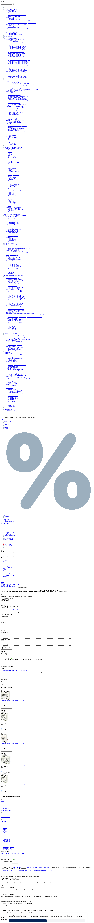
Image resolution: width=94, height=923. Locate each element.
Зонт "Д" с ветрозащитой (13, 162)
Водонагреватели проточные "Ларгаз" (16, 54)
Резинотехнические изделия (13, 380)
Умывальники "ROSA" (13, 396)
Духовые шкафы (11, 12)
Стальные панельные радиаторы (15, 343)
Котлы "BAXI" (11, 325)
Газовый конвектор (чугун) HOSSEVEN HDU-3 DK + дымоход (14, 784)
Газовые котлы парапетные (12, 305)
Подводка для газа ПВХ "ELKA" (15, 251)
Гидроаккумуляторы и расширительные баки (16, 85)
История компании (10, 532)
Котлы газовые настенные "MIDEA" (16, 297)
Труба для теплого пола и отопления (15, 128)
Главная (6, 427)
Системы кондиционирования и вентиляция (16, 24)
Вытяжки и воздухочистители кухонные (15, 13)
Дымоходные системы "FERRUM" (15, 148)
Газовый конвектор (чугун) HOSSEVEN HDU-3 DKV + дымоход (15, 722)
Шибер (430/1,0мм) (12, 203)
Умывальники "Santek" (13, 398)
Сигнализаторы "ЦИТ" (13, 268)
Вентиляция (10, 25)
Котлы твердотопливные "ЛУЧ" (15, 322)
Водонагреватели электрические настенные (16, 71)
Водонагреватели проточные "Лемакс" (16, 55)
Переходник (10, 179)
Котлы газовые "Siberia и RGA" (15, 279)
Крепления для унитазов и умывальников (17, 365)
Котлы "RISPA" (11, 327)
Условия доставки (8, 545)
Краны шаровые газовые (13, 222)
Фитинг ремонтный (12, 239)
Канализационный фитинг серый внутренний (18, 101)
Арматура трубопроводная (14, 218)
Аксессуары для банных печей (15, 208)
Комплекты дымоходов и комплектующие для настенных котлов (21, 313)
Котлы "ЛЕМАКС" (12, 329)
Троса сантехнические (13, 367)
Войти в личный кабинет (8, 845)
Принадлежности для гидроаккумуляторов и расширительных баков (23, 89)
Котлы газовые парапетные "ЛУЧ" (15, 306)
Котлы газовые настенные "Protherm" (16, 299)
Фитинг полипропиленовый (14, 122)
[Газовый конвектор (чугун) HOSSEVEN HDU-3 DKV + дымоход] (4, 721)
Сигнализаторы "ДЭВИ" (13, 264)
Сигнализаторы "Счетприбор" (14, 267)
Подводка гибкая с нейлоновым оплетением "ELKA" (20, 83)
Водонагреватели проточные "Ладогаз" (16, 53)
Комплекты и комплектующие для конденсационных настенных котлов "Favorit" (26, 314)
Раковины (9, 376)
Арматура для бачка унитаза (14, 363)
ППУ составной (11, 178)
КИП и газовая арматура (9, 243)
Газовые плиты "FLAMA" (14, 18)
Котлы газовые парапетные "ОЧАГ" (16, 309)
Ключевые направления (11, 529)
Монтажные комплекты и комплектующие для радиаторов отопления (22, 337)
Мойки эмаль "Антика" (13, 371)
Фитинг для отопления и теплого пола (15, 131)
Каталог (5, 837)
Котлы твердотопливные (12, 321)
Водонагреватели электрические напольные (16, 68)
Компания (7, 428)
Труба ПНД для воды (11, 123)
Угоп (9, 332)
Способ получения (8, 548)
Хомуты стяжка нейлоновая (14, 139)
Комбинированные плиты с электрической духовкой (18, 20)
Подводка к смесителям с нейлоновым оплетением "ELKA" (21, 84)
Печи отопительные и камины (14, 211)
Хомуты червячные (12, 141)
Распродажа (5, 838)
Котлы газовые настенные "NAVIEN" (16, 298)
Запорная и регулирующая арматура (12, 214)
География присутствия (11, 531)
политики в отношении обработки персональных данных (24, 867)
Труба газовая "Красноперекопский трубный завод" (19, 248)
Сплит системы (11, 26)
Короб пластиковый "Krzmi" (14, 259)
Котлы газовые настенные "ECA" (15, 291)
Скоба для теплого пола (13, 132)
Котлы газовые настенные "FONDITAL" (17, 294)
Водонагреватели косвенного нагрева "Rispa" (18, 62)
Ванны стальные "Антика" (14, 359)
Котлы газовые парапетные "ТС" (15, 311)
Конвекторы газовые (11, 318)
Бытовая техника (8, 8)
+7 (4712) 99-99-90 (12, 853)
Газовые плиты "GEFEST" (14, 19)
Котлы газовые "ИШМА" (13, 281)
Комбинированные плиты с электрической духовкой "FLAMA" (22, 21)
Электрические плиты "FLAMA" (15, 33)
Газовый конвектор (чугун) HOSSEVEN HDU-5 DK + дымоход (14, 765)
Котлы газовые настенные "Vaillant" (16, 302)
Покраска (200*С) (12, 183)
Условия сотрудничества (10, 535)
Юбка (9, 206)
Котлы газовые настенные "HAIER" (16, 295)
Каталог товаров (7, 421)
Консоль (10, 169)
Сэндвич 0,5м (11, 193)
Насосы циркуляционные (13, 116)
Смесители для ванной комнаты (15, 391)
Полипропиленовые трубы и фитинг (15, 120)
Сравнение (7, 424)
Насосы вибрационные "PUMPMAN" (16, 112)
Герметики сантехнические (12, 361)
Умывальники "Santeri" (13, 399)
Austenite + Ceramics (12, 150)
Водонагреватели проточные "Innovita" (16, 47)
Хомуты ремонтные (12, 137)
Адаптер (10, 154)
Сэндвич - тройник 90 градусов (15, 191)
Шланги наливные (12, 143)
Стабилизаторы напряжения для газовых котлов (17, 28)
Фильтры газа (9, 273)
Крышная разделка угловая (14, 173)
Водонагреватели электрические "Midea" (17, 76)
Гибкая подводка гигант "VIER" (15, 82)
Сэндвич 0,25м (11, 192)
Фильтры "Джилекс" (12, 382)
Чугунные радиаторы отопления (15, 345)
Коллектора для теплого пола (14, 226)
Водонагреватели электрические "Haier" (17, 69)
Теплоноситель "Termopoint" (14, 349)
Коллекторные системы (12, 224)
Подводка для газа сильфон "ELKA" (16, 253)
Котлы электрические (11, 324)
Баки (9, 155)
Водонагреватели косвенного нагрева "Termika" (18, 63)
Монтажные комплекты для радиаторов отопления (19, 339)
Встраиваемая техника (12, 10)
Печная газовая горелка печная (13, 330)
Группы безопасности (11, 216)
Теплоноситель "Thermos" (14, 350)
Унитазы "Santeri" (12, 406)
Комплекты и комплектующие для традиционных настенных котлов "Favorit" (25, 317)
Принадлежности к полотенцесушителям (17, 375)
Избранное (6, 425)
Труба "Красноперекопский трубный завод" (17, 126)
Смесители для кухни (13, 392)
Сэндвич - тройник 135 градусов (15, 190)
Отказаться (66, 920)
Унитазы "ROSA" (12, 401)
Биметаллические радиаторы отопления (17, 342)
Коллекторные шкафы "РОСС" (15, 228)
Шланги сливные (12, 144)
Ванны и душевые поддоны (13, 355)
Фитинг (9, 237)
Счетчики (9, 270)
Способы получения (32, 609)
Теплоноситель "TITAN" (13, 348)
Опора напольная (12, 177)
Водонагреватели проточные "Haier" (16, 45)
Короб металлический (13, 258)
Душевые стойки (12, 389)
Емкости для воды (10, 91)
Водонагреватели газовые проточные (15, 42)
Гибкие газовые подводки (12, 250)
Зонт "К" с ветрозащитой (13, 164)
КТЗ (7, 256)
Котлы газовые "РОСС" (13, 284)
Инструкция (12, 670)
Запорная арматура (11, 217)
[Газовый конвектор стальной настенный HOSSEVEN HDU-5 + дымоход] (5, 699)
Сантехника (7, 352)
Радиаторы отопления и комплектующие (14, 333)
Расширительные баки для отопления (16, 90)
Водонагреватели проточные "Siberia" (16, 49)
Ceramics (10, 152)
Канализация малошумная (14, 103)
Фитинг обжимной (12, 135)
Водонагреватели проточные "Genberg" (17, 44)
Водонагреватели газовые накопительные (15, 39)
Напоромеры (9, 261)
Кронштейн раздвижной (13, 171)
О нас (6, 527)
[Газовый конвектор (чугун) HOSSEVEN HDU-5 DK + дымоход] (6, 764)
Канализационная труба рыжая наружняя (17, 98)
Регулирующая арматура (12, 231)
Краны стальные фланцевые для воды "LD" (17, 221)
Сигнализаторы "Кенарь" (13, 265)
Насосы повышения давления (14, 115)
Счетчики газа (11, 272)
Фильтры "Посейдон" (13, 383)
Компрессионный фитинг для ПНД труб (16, 106)
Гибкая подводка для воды (12, 81)
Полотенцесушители (11, 373)
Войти (2, 419)
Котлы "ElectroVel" (12, 326)
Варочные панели (12, 11)
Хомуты (8, 136)
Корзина (6, 422)
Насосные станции (12, 111)
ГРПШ (8, 245)
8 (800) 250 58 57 (4, 523)
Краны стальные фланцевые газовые (16, 220)
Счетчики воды (11, 271)
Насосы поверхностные (13, 114)
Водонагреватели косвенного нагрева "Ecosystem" (19, 60)
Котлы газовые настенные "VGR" (15, 301)
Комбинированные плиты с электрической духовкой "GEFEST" (22, 23)
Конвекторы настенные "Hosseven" (16, 320)
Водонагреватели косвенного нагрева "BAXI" (18, 58)
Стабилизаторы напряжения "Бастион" (16, 31)
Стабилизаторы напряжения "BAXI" (16, 29)
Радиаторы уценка (12, 412)
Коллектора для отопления (14, 225)
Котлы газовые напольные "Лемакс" (16, 288)
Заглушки (10, 160)
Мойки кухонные (11, 368)
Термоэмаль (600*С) (12, 195)
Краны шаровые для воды (14, 223)
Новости (6, 517)
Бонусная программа (8, 538)
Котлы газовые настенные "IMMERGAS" (17, 296)
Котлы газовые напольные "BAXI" (15, 287)
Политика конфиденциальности (25, 870)
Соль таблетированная (11, 346)
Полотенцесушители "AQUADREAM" (16, 374)
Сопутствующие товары (22, 609)
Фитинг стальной (12, 240)
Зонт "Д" (10, 161)
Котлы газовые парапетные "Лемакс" (16, 307)
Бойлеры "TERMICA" (13, 41)
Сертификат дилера (5, 670)
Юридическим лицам (9, 521)
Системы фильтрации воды (13, 381)
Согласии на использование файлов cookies (67, 917)
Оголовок (10, 176)
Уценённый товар (8, 407)
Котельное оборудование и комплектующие (13, 275)
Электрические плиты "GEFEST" (15, 34)
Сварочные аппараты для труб (14, 95)
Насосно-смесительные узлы (14, 229)
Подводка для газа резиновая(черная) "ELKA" (18, 252)
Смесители (9, 388)
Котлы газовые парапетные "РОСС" (16, 310)
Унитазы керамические (12, 400)
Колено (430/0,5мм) (12, 165)
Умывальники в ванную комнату (14, 394)
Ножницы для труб (12, 93)
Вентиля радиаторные (13, 232)
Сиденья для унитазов (13, 366)
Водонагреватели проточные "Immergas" (17, 46)
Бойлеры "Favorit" (12, 40)
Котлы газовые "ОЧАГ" (13, 283)
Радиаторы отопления (12, 340)
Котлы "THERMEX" (12, 328)
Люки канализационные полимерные (15, 107)
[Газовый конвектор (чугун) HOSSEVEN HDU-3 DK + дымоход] (4, 783)
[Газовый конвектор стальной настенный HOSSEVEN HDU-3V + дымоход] (4, 742)
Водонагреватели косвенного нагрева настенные (17, 65)
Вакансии (7, 537)
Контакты (6, 519)
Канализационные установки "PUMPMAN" (17, 110)
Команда (7, 533)
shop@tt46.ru (3, 858)
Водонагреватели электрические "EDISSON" (18, 73)
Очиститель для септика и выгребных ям (17, 104)
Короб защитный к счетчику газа (14, 257)
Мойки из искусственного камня (15, 369)
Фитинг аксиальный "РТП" (14, 134)
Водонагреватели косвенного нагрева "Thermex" (18, 64)
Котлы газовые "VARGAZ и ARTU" (16, 280)
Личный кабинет (4, 553)
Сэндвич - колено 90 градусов (14, 188)
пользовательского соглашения (44, 867)
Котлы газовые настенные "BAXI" (15, 290)
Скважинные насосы (12, 119)
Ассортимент (8, 534)
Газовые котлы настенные (12, 289)
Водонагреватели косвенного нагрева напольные (17, 57)
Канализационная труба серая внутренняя (17, 99)
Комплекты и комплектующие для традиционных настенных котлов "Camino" (25, 315)
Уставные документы (8, 539)
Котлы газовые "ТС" (12, 286)
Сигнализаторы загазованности (13, 263)
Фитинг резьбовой (12, 238)
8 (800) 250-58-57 (4, 853)
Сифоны (9, 384)
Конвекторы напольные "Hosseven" (16, 319)
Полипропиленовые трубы (14, 121)
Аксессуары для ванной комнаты (14, 354)
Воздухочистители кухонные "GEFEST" (17, 15)
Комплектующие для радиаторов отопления (17, 338)
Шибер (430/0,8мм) (12, 202)
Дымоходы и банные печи (10, 145)
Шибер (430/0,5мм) (12, 201)
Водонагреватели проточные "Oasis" (16, 48)
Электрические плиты (11, 32)
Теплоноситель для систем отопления (15, 347)
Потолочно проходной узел (14, 184)
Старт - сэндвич (11, 186)
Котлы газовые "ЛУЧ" (13, 282)
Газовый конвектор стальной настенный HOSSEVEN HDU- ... (14, 700)
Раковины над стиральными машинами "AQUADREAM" (20, 378)
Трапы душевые (11, 105)
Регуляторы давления (13, 236)
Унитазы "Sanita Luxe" (13, 403)
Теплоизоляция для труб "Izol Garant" (15, 393)
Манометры (9, 260)
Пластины (10, 180)
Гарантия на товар (8, 546)
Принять (27, 920)
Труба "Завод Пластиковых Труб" (15, 124)
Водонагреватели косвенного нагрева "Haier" (18, 61)
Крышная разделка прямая (14, 172)
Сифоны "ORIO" (12, 385)
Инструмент (9, 92)
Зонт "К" (10, 163)
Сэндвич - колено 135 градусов (15, 187)
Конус (9, 170)
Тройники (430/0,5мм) (13, 196)
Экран (9, 204)
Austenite (10, 149)
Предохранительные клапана (14, 234)
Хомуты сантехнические (13, 138)
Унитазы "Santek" (12, 405)
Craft (9, 153)
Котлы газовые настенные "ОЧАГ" (16, 304)
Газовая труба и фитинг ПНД (13, 247)
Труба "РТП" (11, 127)
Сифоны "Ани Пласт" (13, 386)
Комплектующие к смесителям (15, 390)
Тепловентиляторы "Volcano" (14, 27)
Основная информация (11, 528)
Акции (4, 568)
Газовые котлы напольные (13, 278)
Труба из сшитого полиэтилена (15, 129)
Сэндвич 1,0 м (11, 194)
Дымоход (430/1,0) (12, 159)
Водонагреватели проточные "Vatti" (16, 50)
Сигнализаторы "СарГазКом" (14, 266)
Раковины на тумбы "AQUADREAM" (16, 377)
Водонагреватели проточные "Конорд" (16, 52)
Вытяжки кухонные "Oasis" (14, 16)
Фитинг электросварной (13, 249)
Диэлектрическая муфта (12, 255)
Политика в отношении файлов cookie (9, 870)
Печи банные (11, 210)
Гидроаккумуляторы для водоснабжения (17, 88)
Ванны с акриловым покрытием (15, 358)
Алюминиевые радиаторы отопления (16, 341)
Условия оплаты (7, 544)
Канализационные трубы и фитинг (14, 97)
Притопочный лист (12, 185)
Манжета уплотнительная (13, 175)
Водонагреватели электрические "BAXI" (17, 72)
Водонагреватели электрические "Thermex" (17, 70)
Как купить (6, 516)
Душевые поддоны (12, 360)
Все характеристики (5, 608)
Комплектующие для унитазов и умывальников (17, 362)
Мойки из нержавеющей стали (15, 370)
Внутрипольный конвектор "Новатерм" (15, 335)
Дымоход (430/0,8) (12, 157)
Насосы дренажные (12, 113)
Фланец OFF (11, 199)
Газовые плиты (10, 17)
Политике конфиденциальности (52, 917)
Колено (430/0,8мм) (12, 167)
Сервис (5, 520)
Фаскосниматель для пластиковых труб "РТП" (18, 96)
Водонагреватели (8, 36)
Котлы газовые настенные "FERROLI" (16, 293)
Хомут (9, 200)
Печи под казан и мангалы (14, 212)
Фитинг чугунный (12, 241)
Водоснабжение (7, 78)
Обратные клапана (12, 233)
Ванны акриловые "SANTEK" (14, 357)
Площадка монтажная (13, 181)
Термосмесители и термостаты (15, 230)
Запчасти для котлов (11, 312)
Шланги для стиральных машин (14, 142)
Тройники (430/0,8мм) (13, 198)
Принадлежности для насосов (14, 118)
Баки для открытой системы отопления (16, 87)
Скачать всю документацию (21, 670)
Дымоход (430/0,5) (12, 156)
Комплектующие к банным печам (15, 209)
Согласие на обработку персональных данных (42, 870)
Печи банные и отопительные (13, 207)
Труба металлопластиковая (14, 130)
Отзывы (15, 609)
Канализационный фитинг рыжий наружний (18, 100)
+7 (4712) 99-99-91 (20, 853)
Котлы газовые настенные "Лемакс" (16, 303)
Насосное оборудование (12, 108)
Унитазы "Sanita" (12, 404)
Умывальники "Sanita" (13, 397)
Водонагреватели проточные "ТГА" (16, 56)
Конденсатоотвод (12, 168)
